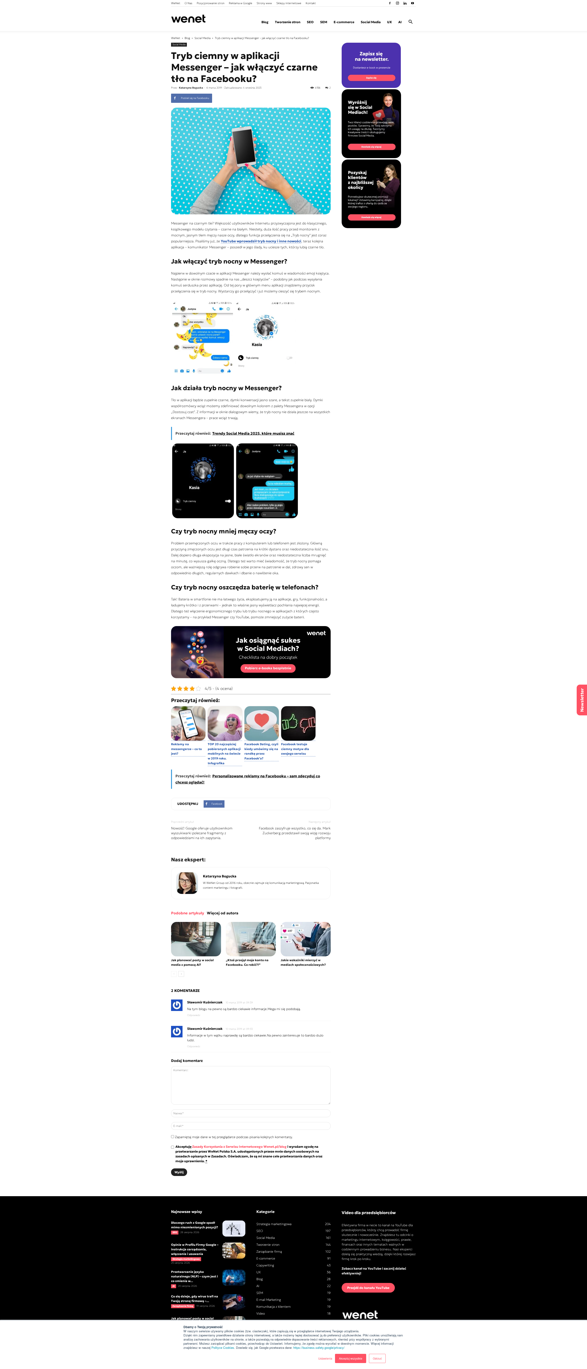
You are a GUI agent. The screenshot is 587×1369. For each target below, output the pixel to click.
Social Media (371, 22)
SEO (310, 22)
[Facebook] (389, 3)
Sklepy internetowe (288, 3)
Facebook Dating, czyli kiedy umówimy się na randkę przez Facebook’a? (261, 751)
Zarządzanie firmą (182, 1306)
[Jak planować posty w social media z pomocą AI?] (196, 939)
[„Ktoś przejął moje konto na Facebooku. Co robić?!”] (251, 939)
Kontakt (311, 3)
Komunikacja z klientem (273, 1307)
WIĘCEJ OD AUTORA (222, 913)
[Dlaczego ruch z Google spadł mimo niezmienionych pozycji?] (233, 1229)
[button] (410, 22)
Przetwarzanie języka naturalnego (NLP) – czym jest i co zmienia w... (194, 1276)
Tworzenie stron (287, 22)
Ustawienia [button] (325, 1358)
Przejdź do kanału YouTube (368, 1288)
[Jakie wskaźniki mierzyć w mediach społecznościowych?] (306, 939)
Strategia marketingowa (186, 1258)
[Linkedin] (404, 3)
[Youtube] (412, 3)
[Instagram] (397, 3)
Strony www (264, 3)
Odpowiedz (193, 1015)
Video (260, 1313)
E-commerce (344, 22)
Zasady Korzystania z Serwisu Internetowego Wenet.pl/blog (239, 1147)
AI (400, 22)
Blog (265, 22)
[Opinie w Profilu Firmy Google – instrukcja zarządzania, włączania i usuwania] (233, 1251)
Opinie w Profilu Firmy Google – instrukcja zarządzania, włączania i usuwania (195, 1249)
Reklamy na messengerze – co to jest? (186, 749)
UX (389, 22)
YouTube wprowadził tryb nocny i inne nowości (261, 241)
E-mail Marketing (268, 1300)
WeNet (175, 3)
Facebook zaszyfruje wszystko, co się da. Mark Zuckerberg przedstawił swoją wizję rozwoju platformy (295, 833)
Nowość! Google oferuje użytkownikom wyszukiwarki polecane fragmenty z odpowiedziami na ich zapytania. (202, 833)
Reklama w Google (240, 3)
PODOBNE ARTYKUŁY (187, 913)
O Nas (188, 3)
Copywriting (265, 1265)
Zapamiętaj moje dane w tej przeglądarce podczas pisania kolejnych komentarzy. (234, 1137)
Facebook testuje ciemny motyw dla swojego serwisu (295, 749)
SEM (323, 22)
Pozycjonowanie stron (210, 3)
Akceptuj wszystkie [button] (350, 1358)
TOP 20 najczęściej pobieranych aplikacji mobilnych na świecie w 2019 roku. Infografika (224, 753)
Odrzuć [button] (377, 1358)
